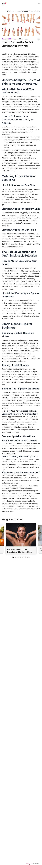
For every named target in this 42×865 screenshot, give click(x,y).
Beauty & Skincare (10, 11)
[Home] (3, 11)
